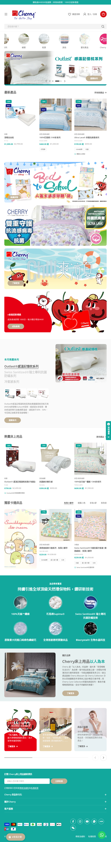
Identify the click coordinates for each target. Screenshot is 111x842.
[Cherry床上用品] (55, 225)
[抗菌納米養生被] (55, 459)
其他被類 (42, 478)
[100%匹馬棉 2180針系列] (55, 115)
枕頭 (5, 134)
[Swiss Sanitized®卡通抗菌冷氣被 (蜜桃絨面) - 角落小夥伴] (90, 525)
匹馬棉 (43, 149)
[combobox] (55, 26)
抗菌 (87, 149)
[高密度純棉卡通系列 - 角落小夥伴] (55, 525)
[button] (49, 81)
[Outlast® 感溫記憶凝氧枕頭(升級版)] (21, 393)
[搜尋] (103, 26)
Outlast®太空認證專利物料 (15, 493)
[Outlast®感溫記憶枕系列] (81, 363)
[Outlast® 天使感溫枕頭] (32, 393)
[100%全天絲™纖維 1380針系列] (90, 459)
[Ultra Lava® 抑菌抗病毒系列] (90, 115)
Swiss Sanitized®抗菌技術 (85, 567)
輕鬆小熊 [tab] (81, 503)
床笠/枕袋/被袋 (44, 134)
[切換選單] (6, 14)
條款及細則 (24, 788)
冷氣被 (76, 545)
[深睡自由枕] (20, 115)
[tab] (21, 366)
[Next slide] (64, 81)
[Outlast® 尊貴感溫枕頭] (43, 393)
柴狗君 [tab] (104, 503)
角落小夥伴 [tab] (69, 503)
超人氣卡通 (54, 560)
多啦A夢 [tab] (93, 503)
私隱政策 (34, 788)
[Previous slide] (46, 81)
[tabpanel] (26, 405)
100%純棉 (79, 149)
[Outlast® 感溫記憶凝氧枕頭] (9, 393)
